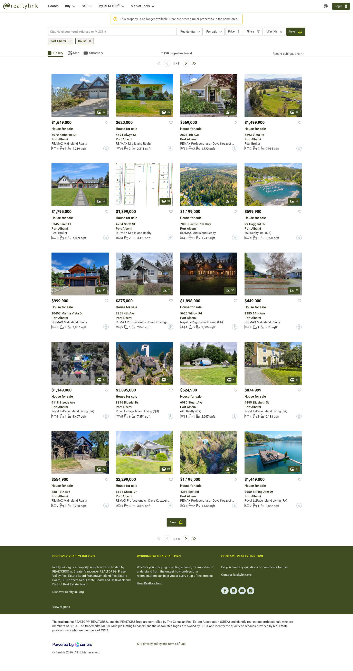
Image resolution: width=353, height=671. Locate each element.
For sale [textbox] (211, 32)
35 (168, 112)
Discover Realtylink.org (68, 592)
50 (104, 112)
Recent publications (286, 54)
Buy (67, 6)
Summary (96, 53)
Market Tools (140, 6)
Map (76, 53)
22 (104, 468)
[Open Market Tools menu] (153, 6)
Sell (84, 6)
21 (297, 468)
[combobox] (112, 32)
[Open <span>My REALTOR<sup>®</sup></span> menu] (122, 6)
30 (104, 290)
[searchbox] (109, 31)
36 (297, 112)
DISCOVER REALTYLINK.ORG (73, 556)
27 (297, 290)
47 (104, 379)
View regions (61, 607)
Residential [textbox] (187, 32)
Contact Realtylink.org (236, 575)
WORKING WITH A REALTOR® (159, 556)
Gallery (58, 53)
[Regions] (325, 6)
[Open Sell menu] (90, 6)
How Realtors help (149, 583)
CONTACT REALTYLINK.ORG (242, 556)
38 (232, 112)
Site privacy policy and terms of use (161, 644)
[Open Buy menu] (73, 6)
